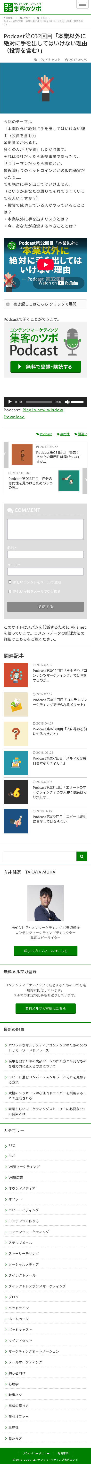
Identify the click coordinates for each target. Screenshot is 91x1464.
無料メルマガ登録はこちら (45, 1009)
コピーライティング (23, 1210)
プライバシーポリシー (36, 1453)
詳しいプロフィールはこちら (46, 951)
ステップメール (20, 1243)
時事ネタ (15, 1395)
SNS (12, 1156)
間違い (82, 434)
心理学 (13, 1384)
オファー (15, 1199)
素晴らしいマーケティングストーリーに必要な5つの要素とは (46, 1111)
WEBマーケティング (24, 1167)
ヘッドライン (18, 1308)
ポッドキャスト (20, 1330)
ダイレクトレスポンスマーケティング (37, 1286)
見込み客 (15, 1438)
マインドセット (20, 1341)
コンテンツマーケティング (28, 1232)
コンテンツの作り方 (23, 1221)
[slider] (78, 401)
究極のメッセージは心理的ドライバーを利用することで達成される (47, 1096)
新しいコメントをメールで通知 (37, 582)
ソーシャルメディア (23, 1265)
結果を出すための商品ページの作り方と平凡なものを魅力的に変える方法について (47, 1064)
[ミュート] (67, 401)
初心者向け (16, 1373)
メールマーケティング (25, 1362)
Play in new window (43, 410)
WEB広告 (15, 1178)
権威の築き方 (18, 1406)
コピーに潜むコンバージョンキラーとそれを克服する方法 (47, 1080)
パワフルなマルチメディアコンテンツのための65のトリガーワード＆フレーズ (47, 1048)
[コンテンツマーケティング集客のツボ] (36, 7)
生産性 (13, 1428)
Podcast (46, 434)
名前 (12, 548)
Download (14, 417)
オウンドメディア (21, 1189)
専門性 (65, 434)
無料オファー (18, 1417)
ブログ (13, 1297)
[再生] (10, 401)
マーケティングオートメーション (33, 1352)
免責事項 (63, 1453)
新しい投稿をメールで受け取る (37, 592)
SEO (12, 1146)
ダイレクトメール (22, 1275)
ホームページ (18, 1319)
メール (13, 565)
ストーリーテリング (23, 1254)
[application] (45, 402)
